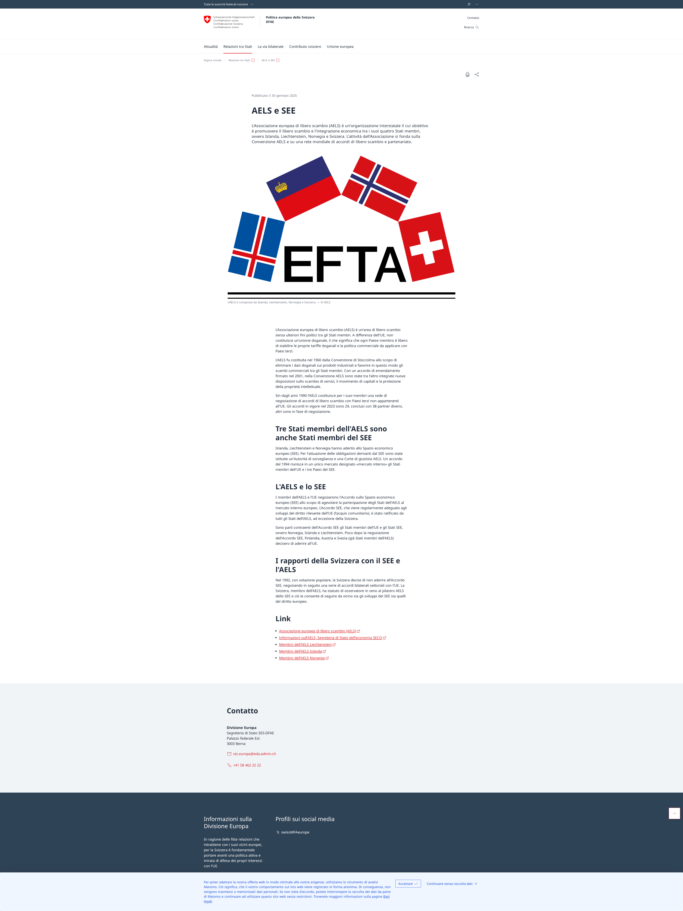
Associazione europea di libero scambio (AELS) (317, 630)
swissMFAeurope (295, 832)
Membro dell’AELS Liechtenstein (305, 644)
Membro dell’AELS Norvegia (302, 658)
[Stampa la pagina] (467, 74)
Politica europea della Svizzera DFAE (291, 19)
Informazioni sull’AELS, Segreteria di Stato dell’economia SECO (330, 637)
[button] (211, 46)
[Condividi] (476, 74)
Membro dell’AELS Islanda (300, 651)
